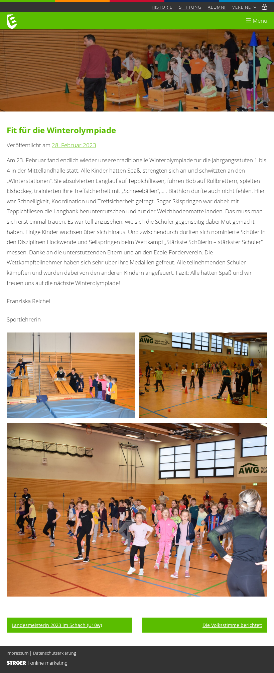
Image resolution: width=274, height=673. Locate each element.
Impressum (17, 653)
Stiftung (190, 7)
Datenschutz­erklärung (54, 653)
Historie (162, 7)
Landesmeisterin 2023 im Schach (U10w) (57, 625)
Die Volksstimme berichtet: (232, 625)
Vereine (241, 7)
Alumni (217, 7)
